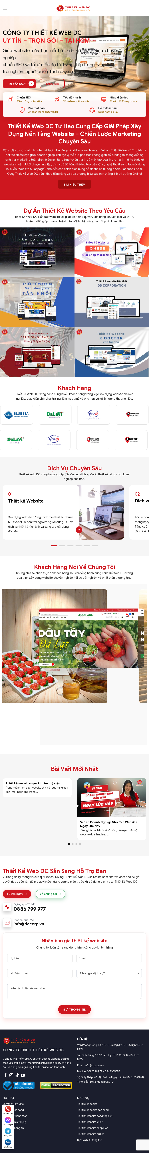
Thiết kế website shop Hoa (92, 1128)
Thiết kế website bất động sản (94, 1116)
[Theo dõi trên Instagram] (11, 1075)
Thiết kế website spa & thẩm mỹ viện (33, 783)
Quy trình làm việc (13, 1104)
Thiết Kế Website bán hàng (93, 1110)
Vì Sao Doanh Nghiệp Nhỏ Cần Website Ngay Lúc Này (108, 824)
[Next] (141, 512)
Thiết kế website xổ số (90, 1122)
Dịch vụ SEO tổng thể (89, 1140)
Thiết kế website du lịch (90, 1134)
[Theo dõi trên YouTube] (23, 1075)
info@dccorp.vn (29, 924)
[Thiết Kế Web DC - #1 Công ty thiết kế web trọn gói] (74, 8)
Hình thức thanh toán (15, 1116)
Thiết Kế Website (87, 1104)
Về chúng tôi (48, 894)
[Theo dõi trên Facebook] (5, 1075)
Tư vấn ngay (15, 894)
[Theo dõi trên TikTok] (17, 1075)
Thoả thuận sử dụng (14, 1122)
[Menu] (5, 8)
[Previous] (7, 512)
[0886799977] (74, 907)
